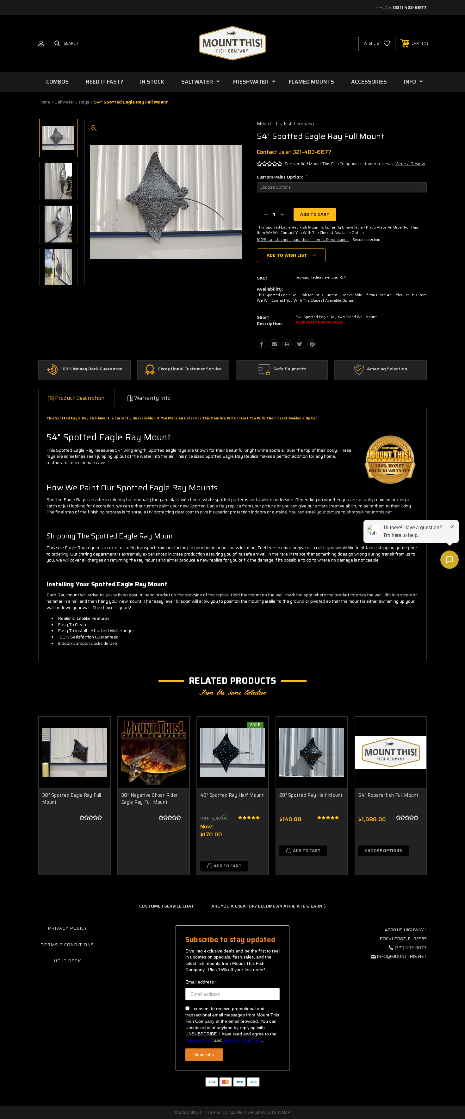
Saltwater (197, 82)
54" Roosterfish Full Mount (388, 795)
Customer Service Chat (166, 905)
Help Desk (67, 960)
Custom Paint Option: (282, 177)
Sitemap (282, 1112)
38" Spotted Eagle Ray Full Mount (71, 798)
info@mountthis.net (402, 956)
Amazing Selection (387, 369)
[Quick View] (97, 729)
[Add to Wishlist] (97, 745)
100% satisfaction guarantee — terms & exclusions (303, 239)
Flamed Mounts (311, 82)
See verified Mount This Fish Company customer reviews (339, 163)
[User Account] (41, 43)
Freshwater (251, 82)
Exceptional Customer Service (190, 369)
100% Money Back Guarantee (91, 369)
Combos (57, 82)
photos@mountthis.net (369, 511)
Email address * (201, 981)
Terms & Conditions (67, 944)
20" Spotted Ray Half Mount (311, 795)
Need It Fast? (104, 82)
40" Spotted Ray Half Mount (232, 795)
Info (410, 82)
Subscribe (204, 1054)
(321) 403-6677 (410, 7)
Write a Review (410, 163)
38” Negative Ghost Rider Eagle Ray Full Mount (149, 798)
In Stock (152, 82)
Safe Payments (289, 369)
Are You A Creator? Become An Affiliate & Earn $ (268, 905)
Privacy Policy (67, 928)
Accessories (369, 82)
